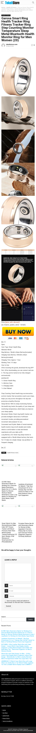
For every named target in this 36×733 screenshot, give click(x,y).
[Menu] (2, 2)
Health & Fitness (11, 7)
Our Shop (5, 713)
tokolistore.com (11, 44)
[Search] (33, 2)
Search (3, 617)
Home (3, 7)
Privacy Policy (6, 718)
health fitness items (12, 452)
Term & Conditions (7, 721)
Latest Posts (5, 715)
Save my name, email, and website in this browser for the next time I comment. (18, 601)
